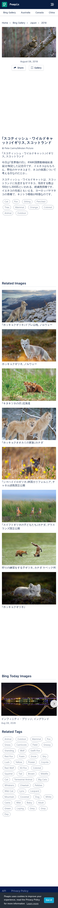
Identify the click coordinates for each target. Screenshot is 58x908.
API (4, 890)
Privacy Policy (19, 890)
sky (44, 756)
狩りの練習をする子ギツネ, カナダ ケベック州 (29, 567)
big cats (42, 779)
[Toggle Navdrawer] (52, 4)
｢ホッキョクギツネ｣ (13, 606)
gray (43, 808)
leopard (34, 791)
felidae (38, 785)
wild (18, 802)
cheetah (24, 785)
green (8, 808)
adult (41, 802)
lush (7, 762)
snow (33, 756)
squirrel (9, 773)
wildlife (44, 773)
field (35, 744)
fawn (22, 756)
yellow (18, 762)
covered (24, 796)
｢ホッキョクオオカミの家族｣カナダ (22, 442)
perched (41, 201)
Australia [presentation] (25, 12)
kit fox (23, 768)
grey (32, 808)
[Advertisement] (29, 105)
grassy (47, 744)
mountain (9, 796)
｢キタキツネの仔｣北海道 (16, 403)
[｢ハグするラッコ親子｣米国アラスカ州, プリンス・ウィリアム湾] (53, 42)
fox (16, 201)
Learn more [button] (33, 903)
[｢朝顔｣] (5, 42)
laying (20, 808)
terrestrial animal (23, 779)
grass (7, 744)
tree (7, 207)
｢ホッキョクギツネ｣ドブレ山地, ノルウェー (27, 324)
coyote (44, 762)
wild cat (9, 791)
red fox (9, 756)
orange (34, 207)
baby (29, 802)
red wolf (9, 768)
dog (37, 796)
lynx (21, 791)
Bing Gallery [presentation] (9, 12)
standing (9, 750)
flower (31, 762)
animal (8, 213)
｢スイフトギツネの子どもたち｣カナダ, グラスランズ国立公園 (28, 526)
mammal (19, 207)
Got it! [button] (49, 900)
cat (6, 201)
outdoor (21, 213)
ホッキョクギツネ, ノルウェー (19, 364)
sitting (27, 201)
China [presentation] (52, 12)
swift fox (35, 750)
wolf (22, 750)
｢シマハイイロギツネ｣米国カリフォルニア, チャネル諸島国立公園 (28, 483)
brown (31, 773)
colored (48, 207)
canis (7, 802)
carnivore (21, 744)
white (48, 796)
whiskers (9, 785)
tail (20, 773)
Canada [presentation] (39, 12)
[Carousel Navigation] (29, 706)
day (7, 814)
